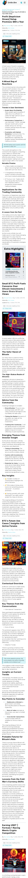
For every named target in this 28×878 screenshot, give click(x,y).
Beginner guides (7, 10)
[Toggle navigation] (24, 2)
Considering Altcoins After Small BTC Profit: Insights (12, 272)
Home (4, 9)
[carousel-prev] (6, 265)
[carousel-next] (22, 265)
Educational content (13, 9)
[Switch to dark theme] (21, 2)
